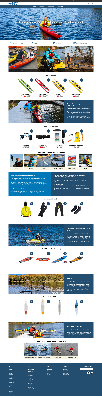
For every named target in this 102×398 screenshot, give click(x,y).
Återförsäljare (10, 379)
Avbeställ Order (11, 391)
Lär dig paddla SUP (49, 369)
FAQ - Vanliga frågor (11, 382)
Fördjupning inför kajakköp (31, 372)
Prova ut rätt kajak (30, 371)
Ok (91, 368)
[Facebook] (88, 372)
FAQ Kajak (29, 382)
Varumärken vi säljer (11, 377)
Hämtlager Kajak (11, 378)
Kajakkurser (10, 373)
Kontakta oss (10, 369)
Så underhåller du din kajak (31, 386)
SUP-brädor (41, 6)
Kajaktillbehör (60, 6)
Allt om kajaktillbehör (31, 374)
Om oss (10, 370)
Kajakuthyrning (11, 374)
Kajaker (34, 6)
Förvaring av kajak (30, 378)
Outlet (68, 6)
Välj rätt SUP (49, 374)
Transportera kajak (30, 379)
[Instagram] (92, 372)
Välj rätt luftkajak (65, 373)
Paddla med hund (30, 387)
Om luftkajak (65, 369)
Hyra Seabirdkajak (11, 375)
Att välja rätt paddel (30, 376)
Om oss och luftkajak (66, 370)
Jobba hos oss (10, 383)
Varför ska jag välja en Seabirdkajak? (31, 370)
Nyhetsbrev (10, 381)
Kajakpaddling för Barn (31, 384)
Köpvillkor (10, 386)
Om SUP (48, 373)
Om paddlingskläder (30, 375)
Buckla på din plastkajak (31, 380)
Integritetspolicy (11, 385)
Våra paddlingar (49, 370)
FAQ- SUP (48, 375)
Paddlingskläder (51, 6)
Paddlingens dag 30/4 (31, 388)
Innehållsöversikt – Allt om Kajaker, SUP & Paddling (12, 389)
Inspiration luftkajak (66, 374)
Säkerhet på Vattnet (30, 383)
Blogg (9, 387)
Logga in (10, 392)
